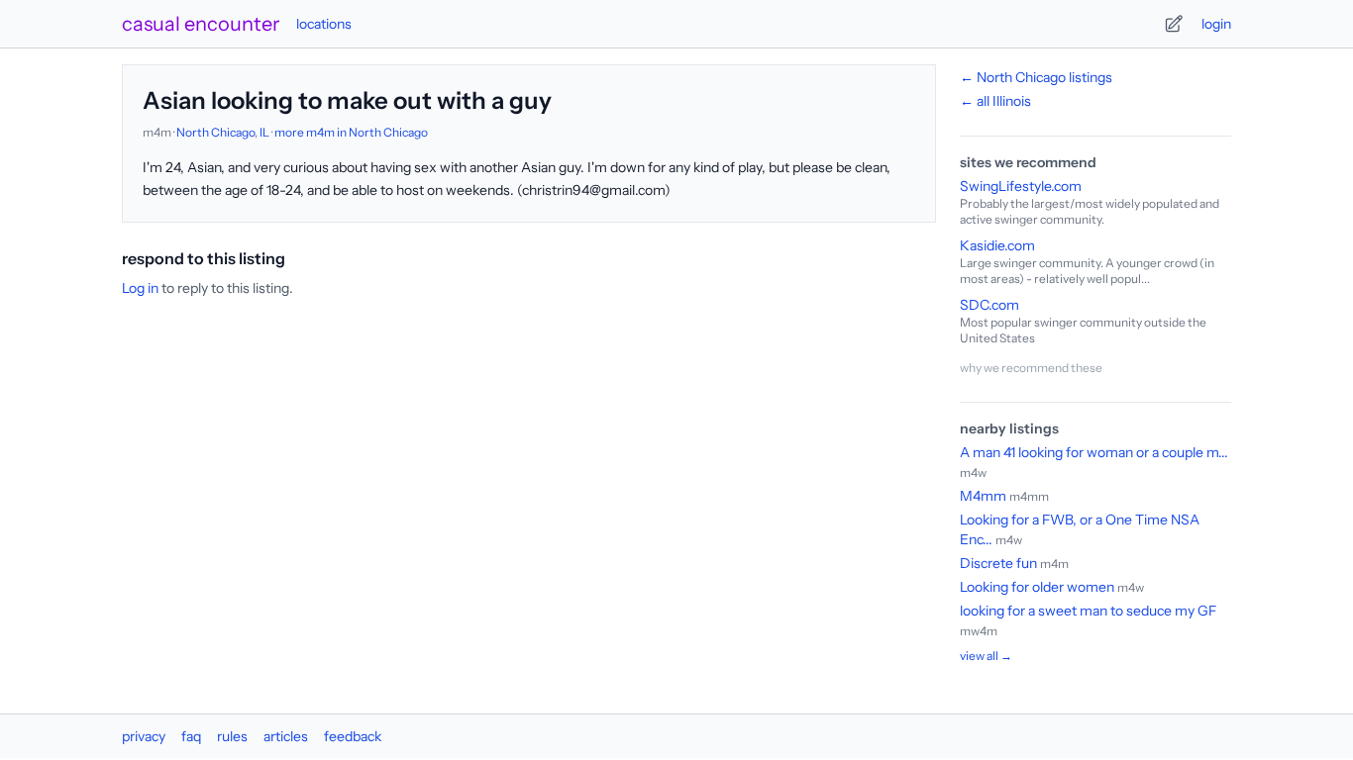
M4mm (983, 496)
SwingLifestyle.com (1021, 186)
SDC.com (989, 305)
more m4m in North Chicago (351, 132)
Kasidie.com (997, 245)
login (1216, 24)
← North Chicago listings (1036, 77)
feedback (352, 736)
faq (191, 736)
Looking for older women (1037, 587)
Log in (140, 288)
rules (232, 736)
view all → (986, 655)
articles (285, 736)
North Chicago (215, 132)
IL (264, 132)
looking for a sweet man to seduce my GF (1088, 610)
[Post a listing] (1174, 24)
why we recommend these (1031, 367)
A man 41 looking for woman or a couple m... (1094, 452)
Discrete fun (998, 563)
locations (324, 24)
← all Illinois (995, 101)
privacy (143, 736)
